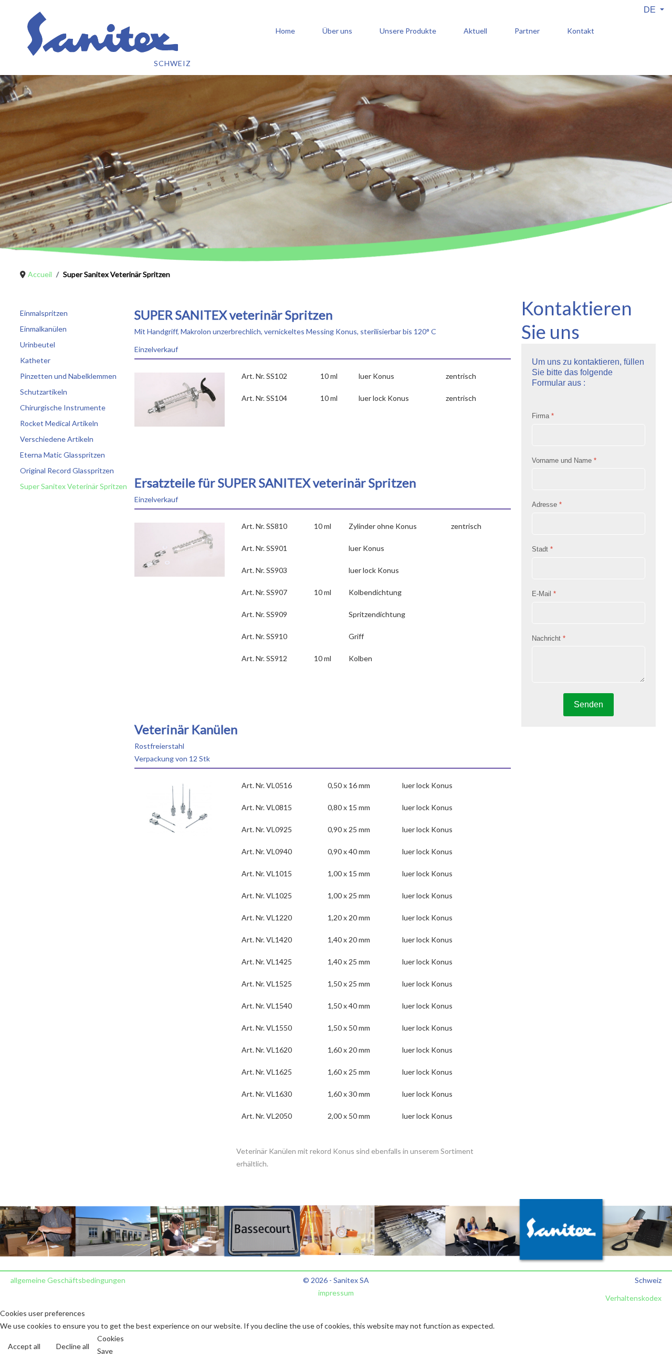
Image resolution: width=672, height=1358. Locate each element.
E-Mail (544, 594)
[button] (648, 1334)
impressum (336, 1292)
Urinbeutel (37, 344)
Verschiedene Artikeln (56, 438)
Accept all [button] (24, 1346)
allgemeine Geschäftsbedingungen (67, 1280)
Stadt (542, 549)
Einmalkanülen (43, 328)
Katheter (35, 360)
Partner (527, 30)
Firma (543, 416)
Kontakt (580, 30)
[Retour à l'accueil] (91, 55)
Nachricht (548, 638)
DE (651, 9)
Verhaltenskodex (633, 1297)
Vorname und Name (564, 460)
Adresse (547, 505)
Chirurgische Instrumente (63, 407)
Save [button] (105, 1350)
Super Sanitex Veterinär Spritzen (73, 486)
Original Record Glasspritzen (67, 470)
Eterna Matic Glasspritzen (62, 454)
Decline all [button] (72, 1346)
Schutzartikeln (43, 391)
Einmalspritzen (44, 313)
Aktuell (475, 30)
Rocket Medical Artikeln (59, 423)
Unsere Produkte (408, 30)
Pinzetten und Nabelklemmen (68, 376)
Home (285, 30)
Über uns (337, 30)
